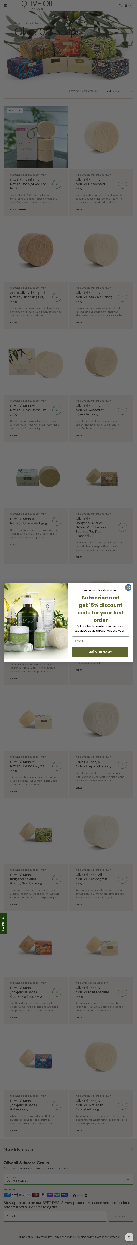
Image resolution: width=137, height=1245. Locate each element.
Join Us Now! (100, 651)
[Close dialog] (128, 587)
